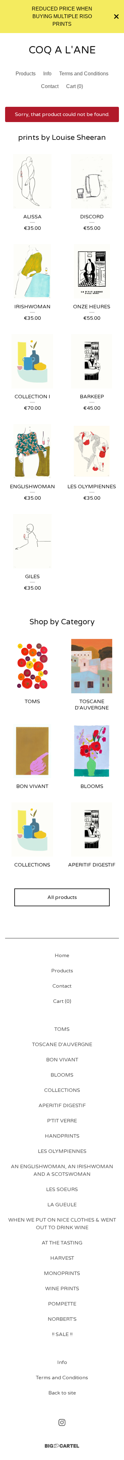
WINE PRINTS (62, 1288)
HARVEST (62, 1258)
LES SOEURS (62, 1189)
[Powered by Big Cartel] (62, 1445)
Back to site (62, 1393)
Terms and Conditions (83, 73)
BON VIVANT (62, 1060)
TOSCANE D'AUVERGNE (62, 1044)
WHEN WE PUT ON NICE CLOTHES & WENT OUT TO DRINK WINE (62, 1224)
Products (26, 73)
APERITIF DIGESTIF (62, 1105)
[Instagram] (62, 1422)
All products (62, 897)
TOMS (62, 1029)
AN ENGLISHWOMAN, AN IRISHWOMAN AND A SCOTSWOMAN (62, 1170)
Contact (50, 86)
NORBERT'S (62, 1319)
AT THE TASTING (62, 1243)
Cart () (74, 86)
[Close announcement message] (116, 16)
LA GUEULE (62, 1205)
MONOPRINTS (62, 1273)
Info (47, 73)
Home (62, 955)
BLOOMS (62, 1075)
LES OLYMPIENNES (62, 1151)
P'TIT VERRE (62, 1121)
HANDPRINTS (62, 1136)
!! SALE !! (62, 1334)
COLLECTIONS (62, 1090)
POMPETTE (62, 1304)
